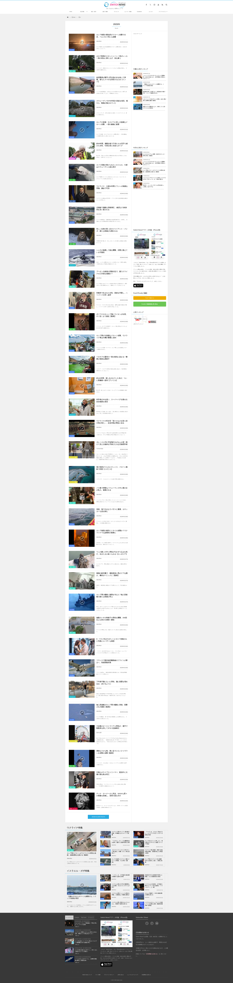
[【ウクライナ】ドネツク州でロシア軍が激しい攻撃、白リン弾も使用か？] (105, 852)
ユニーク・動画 (127, 11)
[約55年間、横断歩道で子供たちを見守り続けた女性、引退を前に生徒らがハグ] (82, 151)
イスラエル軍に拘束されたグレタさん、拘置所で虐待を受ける (121, 903)
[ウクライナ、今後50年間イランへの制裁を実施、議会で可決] (82, 193)
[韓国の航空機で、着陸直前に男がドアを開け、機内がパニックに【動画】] (82, 580)
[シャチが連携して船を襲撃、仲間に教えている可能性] (82, 257)
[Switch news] (115, 6)
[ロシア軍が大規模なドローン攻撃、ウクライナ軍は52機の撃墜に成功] (82, 343)
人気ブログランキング (138, 324)
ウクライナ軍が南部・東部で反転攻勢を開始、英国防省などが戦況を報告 (154, 851)
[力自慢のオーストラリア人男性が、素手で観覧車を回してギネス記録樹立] (82, 733)
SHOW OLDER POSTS (98, 817)
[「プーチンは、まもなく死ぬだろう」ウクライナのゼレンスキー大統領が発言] (138, 834)
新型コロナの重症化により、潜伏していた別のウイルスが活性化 (154, 107)
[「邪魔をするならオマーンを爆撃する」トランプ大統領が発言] (81, 885)
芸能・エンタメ (73, 808)
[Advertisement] (149, 51)
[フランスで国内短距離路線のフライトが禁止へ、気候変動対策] (82, 668)
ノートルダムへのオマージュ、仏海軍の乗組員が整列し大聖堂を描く (86, 959)
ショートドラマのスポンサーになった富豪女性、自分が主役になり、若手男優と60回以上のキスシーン (154, 77)
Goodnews (139, 11)
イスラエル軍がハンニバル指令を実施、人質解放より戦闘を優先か (121, 894)
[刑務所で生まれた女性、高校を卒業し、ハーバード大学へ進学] (82, 300)
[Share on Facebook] (146, 4)
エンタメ (151, 11)
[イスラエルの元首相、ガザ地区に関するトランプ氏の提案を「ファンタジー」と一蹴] (138, 887)
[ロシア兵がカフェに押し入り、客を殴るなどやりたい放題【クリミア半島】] (138, 843)
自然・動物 (105, 11)
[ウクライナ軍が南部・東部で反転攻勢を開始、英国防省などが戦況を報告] (138, 852)
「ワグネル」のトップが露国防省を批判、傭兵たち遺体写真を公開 (121, 841)
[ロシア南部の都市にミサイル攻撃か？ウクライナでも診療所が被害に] (82, 538)
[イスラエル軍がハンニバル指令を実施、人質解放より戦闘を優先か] (105, 896)
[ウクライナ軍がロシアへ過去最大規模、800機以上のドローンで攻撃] (105, 834)
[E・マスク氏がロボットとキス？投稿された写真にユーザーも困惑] (82, 646)
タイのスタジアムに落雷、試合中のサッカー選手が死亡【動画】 (154, 155)
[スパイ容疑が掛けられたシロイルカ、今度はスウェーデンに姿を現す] (82, 172)
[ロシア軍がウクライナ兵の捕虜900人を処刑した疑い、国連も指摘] (138, 861)
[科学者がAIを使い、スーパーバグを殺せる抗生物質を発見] (82, 407)
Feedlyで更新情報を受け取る (150, 304)
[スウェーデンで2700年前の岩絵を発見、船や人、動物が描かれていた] (82, 108)
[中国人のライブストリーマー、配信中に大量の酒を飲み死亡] (82, 779)
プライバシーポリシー (109, 974)
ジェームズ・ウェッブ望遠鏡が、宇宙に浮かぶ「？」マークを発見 (86, 923)
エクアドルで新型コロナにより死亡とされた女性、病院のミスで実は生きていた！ (86, 932)
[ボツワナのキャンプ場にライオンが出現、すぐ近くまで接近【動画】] (82, 321)
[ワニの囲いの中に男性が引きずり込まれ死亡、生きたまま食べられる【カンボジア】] (82, 559)
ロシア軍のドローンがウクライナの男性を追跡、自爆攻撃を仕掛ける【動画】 (154, 171)
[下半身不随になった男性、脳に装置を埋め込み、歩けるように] (82, 689)
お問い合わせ (121, 974)
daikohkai (98, 41)
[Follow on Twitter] (150, 4)
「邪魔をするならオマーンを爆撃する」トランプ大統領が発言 (153, 85)
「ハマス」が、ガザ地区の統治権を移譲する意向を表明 (121, 875)
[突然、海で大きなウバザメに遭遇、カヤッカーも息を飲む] (82, 516)
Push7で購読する (149, 298)
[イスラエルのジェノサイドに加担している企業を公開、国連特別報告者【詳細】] (138, 905)
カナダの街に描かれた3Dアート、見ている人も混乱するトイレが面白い (86, 950)
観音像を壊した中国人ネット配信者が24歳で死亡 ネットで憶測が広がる (154, 92)
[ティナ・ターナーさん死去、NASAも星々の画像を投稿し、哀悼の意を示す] (82, 801)
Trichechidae (99, 448)
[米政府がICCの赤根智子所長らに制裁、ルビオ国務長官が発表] (138, 877)
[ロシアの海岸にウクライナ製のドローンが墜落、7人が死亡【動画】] (105, 861)
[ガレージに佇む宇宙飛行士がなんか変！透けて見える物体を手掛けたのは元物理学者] (82, 449)
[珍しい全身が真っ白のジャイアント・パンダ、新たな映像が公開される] (82, 236)
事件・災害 (72, 71)
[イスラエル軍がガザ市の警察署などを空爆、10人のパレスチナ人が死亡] (105, 887)
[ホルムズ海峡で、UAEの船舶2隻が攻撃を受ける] (138, 896)
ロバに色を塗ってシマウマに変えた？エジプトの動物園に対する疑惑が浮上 (86, 941)
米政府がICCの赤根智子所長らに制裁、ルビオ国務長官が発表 (153, 875)
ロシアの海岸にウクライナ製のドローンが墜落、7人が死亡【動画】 (121, 860)
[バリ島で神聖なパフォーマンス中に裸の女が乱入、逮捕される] (82, 495)
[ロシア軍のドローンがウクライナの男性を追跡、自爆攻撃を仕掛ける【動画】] (81, 842)
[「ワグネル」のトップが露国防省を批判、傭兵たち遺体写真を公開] (105, 843)
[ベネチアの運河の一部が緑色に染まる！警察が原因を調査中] (82, 364)
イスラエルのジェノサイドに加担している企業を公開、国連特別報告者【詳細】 (154, 904)
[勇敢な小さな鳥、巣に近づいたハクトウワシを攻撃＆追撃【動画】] (82, 758)
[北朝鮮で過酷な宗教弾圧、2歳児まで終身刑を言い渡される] (82, 215)
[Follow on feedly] (156, 923)
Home (70, 11)
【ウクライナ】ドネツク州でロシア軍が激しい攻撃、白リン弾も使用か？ (121, 851)
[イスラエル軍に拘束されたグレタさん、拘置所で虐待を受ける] (105, 905)
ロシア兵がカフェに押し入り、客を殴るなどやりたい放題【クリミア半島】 (154, 842)
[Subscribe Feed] (162, 4)
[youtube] (158, 4)
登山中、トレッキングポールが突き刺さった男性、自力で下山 (153, 186)
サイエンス (116, 11)
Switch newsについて (87, 974)
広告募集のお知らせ (146, 974)
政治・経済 (93, 11)
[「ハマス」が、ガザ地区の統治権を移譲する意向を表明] (105, 877)
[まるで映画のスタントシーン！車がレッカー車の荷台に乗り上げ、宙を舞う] (82, 63)
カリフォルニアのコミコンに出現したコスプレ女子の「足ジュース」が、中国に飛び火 (154, 178)
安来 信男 (98, 732)
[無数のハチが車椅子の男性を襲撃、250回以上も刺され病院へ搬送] (82, 625)
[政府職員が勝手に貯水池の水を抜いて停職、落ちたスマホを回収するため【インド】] (82, 85)
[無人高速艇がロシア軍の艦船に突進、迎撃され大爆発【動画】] (82, 712)
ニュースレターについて (132, 974)
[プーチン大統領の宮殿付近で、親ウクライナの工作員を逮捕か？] (82, 279)
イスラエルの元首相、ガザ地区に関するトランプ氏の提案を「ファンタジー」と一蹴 (154, 885)
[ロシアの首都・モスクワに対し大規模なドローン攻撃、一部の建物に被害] (82, 129)
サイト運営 (97, 974)
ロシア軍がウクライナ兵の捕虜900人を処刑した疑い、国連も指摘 (153, 860)
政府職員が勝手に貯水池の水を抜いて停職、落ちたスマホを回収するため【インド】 (111, 80)
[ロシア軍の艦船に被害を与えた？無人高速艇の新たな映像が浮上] (82, 602)
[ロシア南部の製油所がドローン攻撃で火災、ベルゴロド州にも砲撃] (82, 42)
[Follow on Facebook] (151, 923)
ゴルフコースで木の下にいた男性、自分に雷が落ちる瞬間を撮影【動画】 (154, 99)
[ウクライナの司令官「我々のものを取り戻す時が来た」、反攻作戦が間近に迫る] (82, 428)
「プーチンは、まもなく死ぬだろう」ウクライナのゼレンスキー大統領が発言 (154, 833)
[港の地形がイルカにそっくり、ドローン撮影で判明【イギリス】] (82, 474)
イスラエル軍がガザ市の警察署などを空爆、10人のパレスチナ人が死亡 (121, 885)
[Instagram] (154, 4)
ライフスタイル (162, 11)
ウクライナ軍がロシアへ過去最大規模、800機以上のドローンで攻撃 (121, 833)
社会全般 (82, 11)
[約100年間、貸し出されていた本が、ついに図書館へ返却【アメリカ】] (82, 385)
